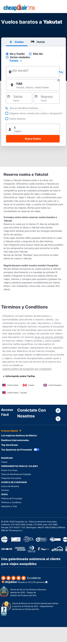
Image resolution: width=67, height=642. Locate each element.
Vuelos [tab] (19, 41)
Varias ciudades (20, 57)
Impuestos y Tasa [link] (9, 506)
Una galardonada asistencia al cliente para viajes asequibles (30, 561)
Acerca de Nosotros (10, 486)
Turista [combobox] (13, 60)
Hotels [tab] (41, 41)
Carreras (5, 490)
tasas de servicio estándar (49, 337)
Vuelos (4, 462)
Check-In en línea (9, 470)
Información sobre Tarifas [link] (20, 376)
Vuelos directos (17, 118)
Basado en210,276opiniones (31, 579)
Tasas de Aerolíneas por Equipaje (16, 474)
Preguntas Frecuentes (11, 478)
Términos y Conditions (11, 502)
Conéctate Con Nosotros (31, 413)
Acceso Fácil (7, 412)
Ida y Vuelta (17, 53)
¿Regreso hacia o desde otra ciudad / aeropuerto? (35, 113)
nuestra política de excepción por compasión (26, 368)
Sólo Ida (38, 53)
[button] (58, 80)
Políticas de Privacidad (11, 498)
